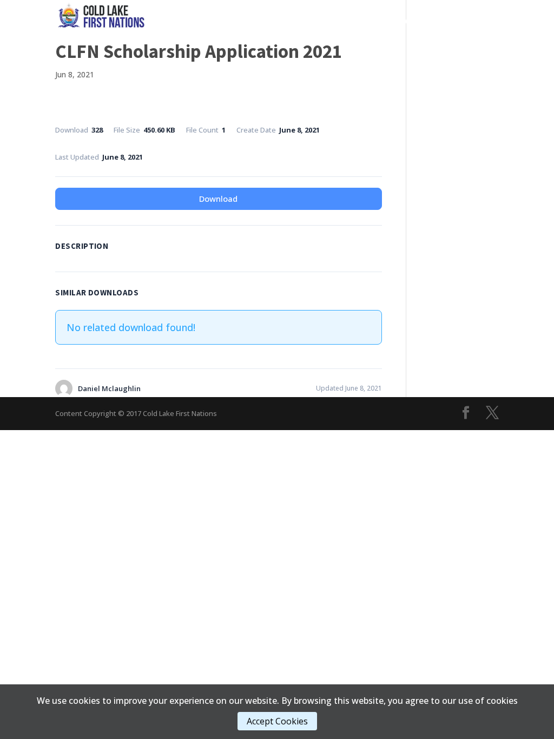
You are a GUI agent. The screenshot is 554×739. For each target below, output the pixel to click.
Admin (414, 21)
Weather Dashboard (457, 37)
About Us (469, 21)
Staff (383, 37)
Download (218, 198)
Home (202, 21)
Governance (250, 21)
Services (315, 21)
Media (366, 21)
